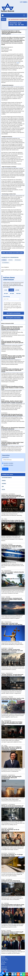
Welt (22, 24)
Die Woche (4, 962)
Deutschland (13, 23)
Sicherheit (5, 262)
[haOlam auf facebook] (21, 2)
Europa (12, 24)
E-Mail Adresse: (5, 457)
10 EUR (11, 290)
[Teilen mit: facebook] (1, 974)
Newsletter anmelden (8, 463)
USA (19, 24)
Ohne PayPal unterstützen (13, 317)
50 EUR (12, 293)
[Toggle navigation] (24, 15)
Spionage (18, 260)
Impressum (4, 968)
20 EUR (17, 290)
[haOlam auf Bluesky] (24, 2)
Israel (19, 23)
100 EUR (18, 293)
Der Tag (3, 961)
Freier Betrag (6, 296)
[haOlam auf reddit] (25, 2)
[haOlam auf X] (22, 2)
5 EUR (5, 290)
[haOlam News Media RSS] (20, 2)
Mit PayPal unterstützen (13, 313)
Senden (5, 469)
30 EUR (6, 293)
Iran (16, 24)
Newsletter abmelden (8, 465)
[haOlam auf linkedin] (26, 2)
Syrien (10, 260)
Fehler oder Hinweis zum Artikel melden (12, 252)
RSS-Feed (4, 967)
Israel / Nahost (5, 959)
